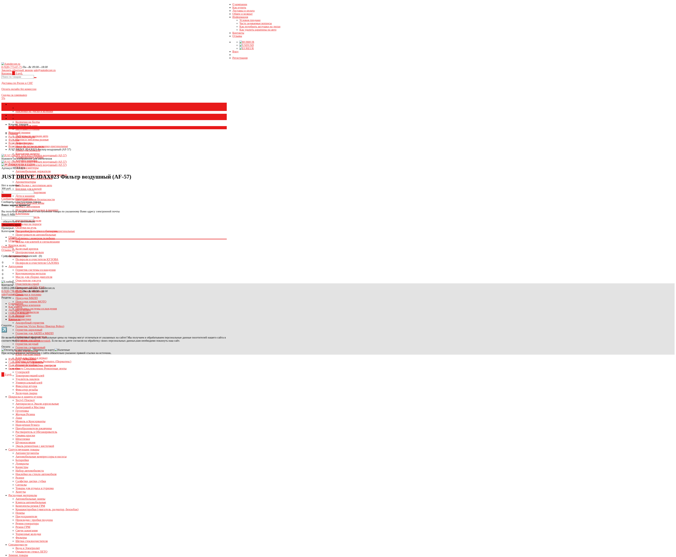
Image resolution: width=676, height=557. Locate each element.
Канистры (21, 467)
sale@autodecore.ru (45, 70)
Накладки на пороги (28, 224)
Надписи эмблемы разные (32, 139)
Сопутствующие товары (23, 449)
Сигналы (21, 484)
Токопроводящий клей (29, 375)
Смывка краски (25, 435)
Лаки (18, 417)
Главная (13, 133)
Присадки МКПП (26, 298)
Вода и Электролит (27, 548)
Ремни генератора (27, 523)
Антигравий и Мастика (30, 407)
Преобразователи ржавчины (33, 428)
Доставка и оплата (243, 10)
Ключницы (22, 213)
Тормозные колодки (28, 534)
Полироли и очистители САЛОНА (37, 263)
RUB (251, 42)
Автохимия (15, 266)
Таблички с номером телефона (35, 238)
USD (251, 45)
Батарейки (22, 460)
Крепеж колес (17, 245)
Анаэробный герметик (29, 322)
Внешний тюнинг (19, 132)
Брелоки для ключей (28, 189)
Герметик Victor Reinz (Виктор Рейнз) (39, 326)
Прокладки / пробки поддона (34, 520)
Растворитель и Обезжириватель (36, 432)
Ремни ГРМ (22, 527)
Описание (7, 246)
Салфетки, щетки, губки (30, 481)
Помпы (20, 513)
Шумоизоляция (25, 442)
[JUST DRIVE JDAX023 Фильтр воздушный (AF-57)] (34, 161)
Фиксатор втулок (26, 386)
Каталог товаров (18, 115)
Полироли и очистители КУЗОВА (36, 259)
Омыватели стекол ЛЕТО (31, 551)
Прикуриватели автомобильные (35, 234)
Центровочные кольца (29, 252)
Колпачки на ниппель (29, 118)
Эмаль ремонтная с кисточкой (34, 446)
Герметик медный (26, 344)
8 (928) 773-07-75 (11, 67)
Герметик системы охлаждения (35, 270)
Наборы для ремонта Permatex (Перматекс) (43, 361)
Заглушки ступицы (27, 129)
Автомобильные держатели (33, 171)
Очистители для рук (28, 280)
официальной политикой (35, 340)
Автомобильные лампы (30, 498)
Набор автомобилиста (29, 470)
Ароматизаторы (25, 181)
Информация (240, 16)
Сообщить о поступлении (16, 198)
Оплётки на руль (25, 227)
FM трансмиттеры (27, 167)
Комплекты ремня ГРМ (30, 506)
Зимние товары (18, 555)
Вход (235, 51)
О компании (239, 4)
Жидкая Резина (25, 414)
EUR (251, 48)
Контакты (238, 32)
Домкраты (22, 463)
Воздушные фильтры (21, 143)
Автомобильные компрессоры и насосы (41, 456)
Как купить (239, 7)
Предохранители (26, 516)
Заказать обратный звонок (17, 70)
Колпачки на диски (27, 108)
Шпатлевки (22, 439)
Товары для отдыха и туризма (34, 488)
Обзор (12, 237)
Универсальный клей (28, 382)
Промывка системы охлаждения (36, 308)
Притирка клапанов (27, 305)
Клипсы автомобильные (30, 502)
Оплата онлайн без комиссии (18, 89)
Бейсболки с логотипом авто (33, 185)
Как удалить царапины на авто (257, 29)
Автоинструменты (27, 453)
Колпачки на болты (27, 122)
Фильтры (21, 537)
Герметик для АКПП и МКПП (34, 333)
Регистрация (240, 57)
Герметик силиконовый (30, 347)
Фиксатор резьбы (26, 389)
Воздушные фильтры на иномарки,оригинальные (38, 146)
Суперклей (22, 372)
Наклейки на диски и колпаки (34, 111)
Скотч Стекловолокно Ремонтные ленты (41, 368)
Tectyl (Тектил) (25, 400)
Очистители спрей (27, 284)
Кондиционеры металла (30, 273)
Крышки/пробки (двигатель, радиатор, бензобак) (47, 509)
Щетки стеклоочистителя (31, 541)
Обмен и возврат (242, 13)
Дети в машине (25, 196)
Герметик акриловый (28, 329)
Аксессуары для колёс (22, 104)
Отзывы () (8, 249)
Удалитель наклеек (27, 379)
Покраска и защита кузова (25, 396)
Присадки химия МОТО (30, 301)
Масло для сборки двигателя (33, 277)
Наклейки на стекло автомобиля (36, 474)
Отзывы (237, 36)
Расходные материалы (22, 495)
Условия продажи (250, 20)
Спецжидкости (17, 544)
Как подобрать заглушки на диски (259, 26)
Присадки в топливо (28, 294)
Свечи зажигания (26, 530)
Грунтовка (22, 410)
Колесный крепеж (26, 248)
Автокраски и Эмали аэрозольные (37, 403)
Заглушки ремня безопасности (35, 199)
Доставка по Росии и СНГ (17, 83)
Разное (19, 477)
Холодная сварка (26, 393)
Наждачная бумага (27, 425)
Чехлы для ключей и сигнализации (37, 241)
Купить (6, 195)
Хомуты (20, 491)
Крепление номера (27, 153)
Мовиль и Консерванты (30, 421)
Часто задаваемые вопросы (255, 23)
